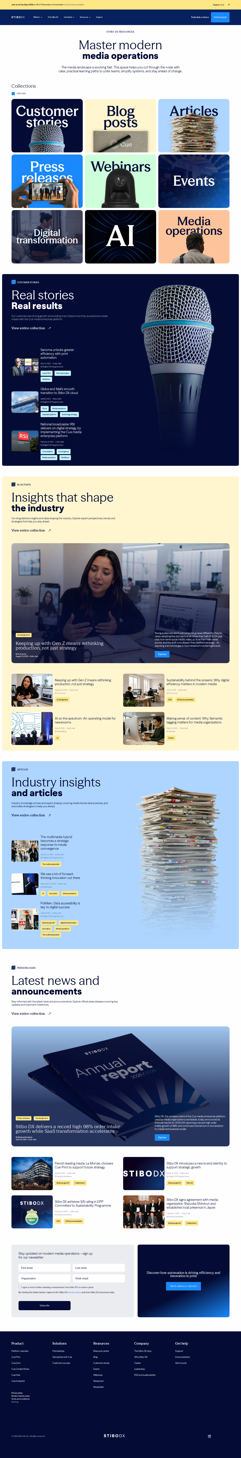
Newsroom (98, 1381)
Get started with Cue (62, 1357)
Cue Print (15, 1357)
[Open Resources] (90, 17)
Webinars (98, 1375)
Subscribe (44, 1305)
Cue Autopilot (18, 1381)
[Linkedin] (209, 1436)
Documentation (182, 1357)
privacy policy (74, 1292)
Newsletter (98, 1387)
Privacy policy (17, 1393)
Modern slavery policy (20, 1396)
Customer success (61, 1363)
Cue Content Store (20, 1369)
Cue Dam (15, 1363)
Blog (95, 1357)
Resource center (101, 1351)
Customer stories (101, 1363)
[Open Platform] (41, 17)
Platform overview (20, 1351)
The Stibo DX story (143, 1351)
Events (96, 1369)
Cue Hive (15, 1375)
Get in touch (181, 1363)
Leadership (139, 1369)
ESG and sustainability (145, 1375)
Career (137, 1363)
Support (179, 1351)
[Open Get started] (73, 17)
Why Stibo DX (140, 1357)
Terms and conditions (20, 1399)
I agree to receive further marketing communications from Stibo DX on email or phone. (58, 1287)
